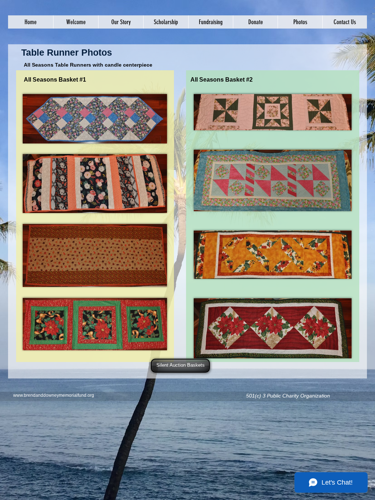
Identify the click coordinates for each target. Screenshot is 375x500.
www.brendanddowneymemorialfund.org (53, 395)
